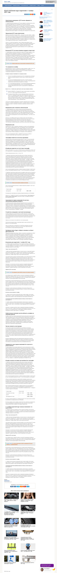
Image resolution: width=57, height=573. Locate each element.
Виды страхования (8, 5)
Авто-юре (7, 1)
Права (38, 5)
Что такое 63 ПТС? (47, 34)
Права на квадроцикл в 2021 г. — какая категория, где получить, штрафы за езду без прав (48, 21)
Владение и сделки (16, 5)
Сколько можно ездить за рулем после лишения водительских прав (48, 39)
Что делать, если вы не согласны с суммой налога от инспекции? (48, 30)
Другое (42, 5)
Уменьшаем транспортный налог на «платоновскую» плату (45, 17)
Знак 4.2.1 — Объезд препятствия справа (47, 25)
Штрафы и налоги (33, 5)
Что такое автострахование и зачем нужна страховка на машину (48, 13)
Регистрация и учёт (24, 5)
